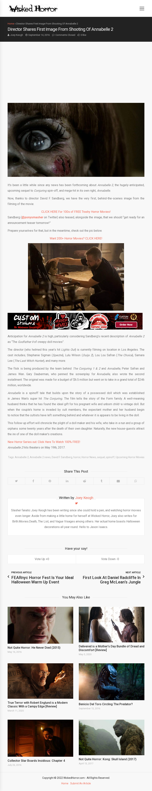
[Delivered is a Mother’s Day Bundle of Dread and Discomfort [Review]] (111, 624)
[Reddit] (84, 480)
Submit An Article (80, 783)
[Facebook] (33, 480)
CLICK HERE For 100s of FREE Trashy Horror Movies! (76, 212)
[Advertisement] (76, 69)
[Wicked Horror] (33, 8)
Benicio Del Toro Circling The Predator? (106, 704)
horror (76, 457)
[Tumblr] (101, 480)
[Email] (118, 480)
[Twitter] (16, 480)
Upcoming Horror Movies (130, 457)
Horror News (89, 457)
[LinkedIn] (67, 480)
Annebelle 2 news (40, 457)
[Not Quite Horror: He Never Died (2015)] (40, 625)
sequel (101, 457)
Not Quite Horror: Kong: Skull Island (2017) (107, 759)
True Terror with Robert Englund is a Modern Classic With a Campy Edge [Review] (38, 704)
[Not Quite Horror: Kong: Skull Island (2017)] (111, 737)
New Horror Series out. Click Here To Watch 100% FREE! (44, 442)
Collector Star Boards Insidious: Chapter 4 (36, 760)
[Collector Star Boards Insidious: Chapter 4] (40, 738)
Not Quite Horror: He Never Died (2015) (34, 647)
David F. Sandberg (62, 457)
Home (11, 23)
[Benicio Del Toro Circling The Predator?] (111, 681)
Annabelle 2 (22, 457)
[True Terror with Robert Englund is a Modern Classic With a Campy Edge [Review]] (40, 681)
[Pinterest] (50, 480)
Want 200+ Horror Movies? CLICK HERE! (76, 238)
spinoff (110, 457)
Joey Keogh (16, 35)
